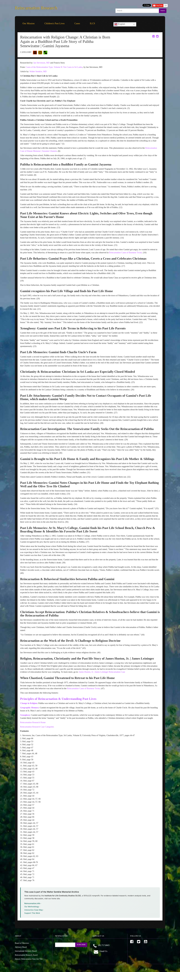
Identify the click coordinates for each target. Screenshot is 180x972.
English (121, 24)
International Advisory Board (26, 951)
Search (162, 10)
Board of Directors (22, 943)
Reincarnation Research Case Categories (37, 727)
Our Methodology (31, 907)
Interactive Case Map (33, 910)
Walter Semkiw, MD (38, 71)
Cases (77, 23)
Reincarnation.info (32, 903)
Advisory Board (21, 947)
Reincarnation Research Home (33, 722)
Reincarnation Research (36, 7)
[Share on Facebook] (153, 36)
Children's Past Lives (54, 23)
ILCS (92, 23)
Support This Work (32, 913)
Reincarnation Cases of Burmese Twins (125, 252)
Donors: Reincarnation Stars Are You (28, 959)
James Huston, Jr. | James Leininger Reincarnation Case (102, 672)
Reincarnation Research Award (26, 955)
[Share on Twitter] (157, 36)
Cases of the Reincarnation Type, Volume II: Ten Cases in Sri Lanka (54, 67)
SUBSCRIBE (81, 945)
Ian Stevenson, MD (41, 63)
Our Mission (29, 23)
